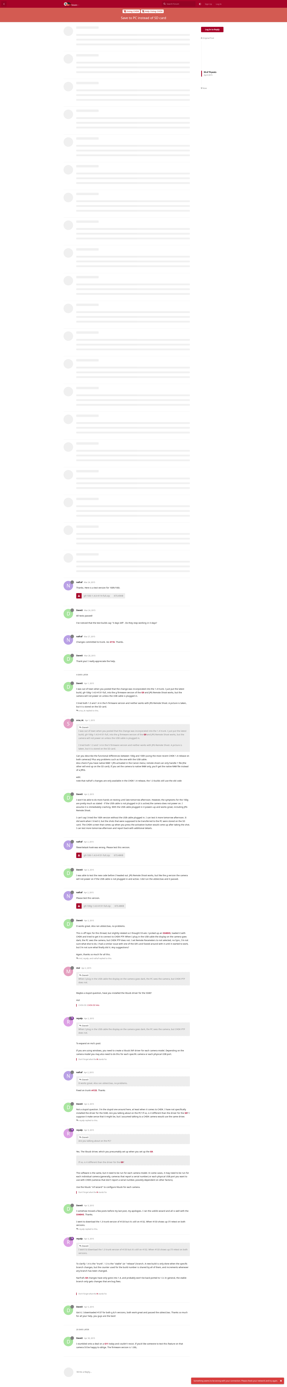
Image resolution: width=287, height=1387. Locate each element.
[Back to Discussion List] (4, 4)
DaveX (85, 727)
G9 (142, 692)
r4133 (94, 1090)
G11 (106, 1343)
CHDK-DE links (93, 1005)
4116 (112, 642)
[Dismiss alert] (281, 1381)
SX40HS (167, 933)
